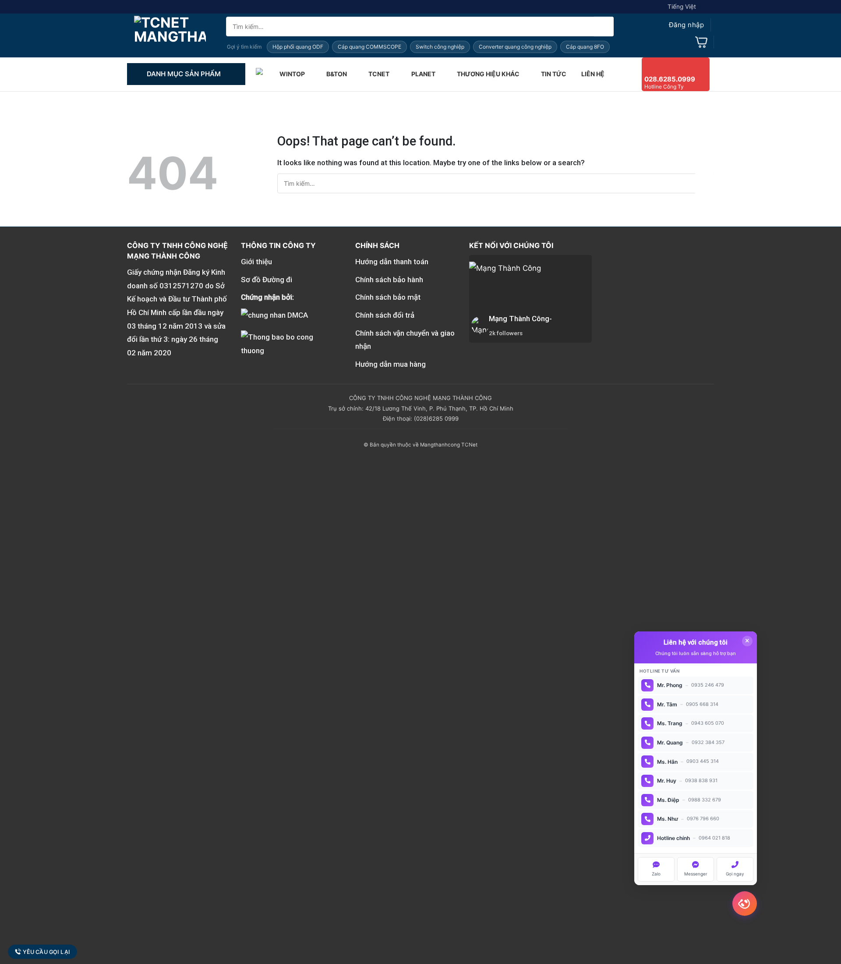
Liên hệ (592, 74)
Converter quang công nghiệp (515, 46)
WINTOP (292, 74)
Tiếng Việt (682, 6)
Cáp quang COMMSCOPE (369, 46)
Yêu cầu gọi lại (46, 952)
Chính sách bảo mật (387, 297)
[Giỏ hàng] (701, 42)
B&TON (336, 74)
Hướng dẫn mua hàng (390, 364)
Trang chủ (260, 74)
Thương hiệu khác (488, 74)
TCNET (378, 74)
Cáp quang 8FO (585, 46)
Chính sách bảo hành (389, 279)
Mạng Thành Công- (520, 318)
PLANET (423, 74)
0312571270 (181, 285)
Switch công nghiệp (440, 46)
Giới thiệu (256, 261)
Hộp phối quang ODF (297, 46)
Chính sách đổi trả (384, 315)
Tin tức (553, 74)
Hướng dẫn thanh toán (391, 261)
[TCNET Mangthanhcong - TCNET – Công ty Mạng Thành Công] (170, 35)
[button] (678, 25)
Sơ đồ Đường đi (266, 279)
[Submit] (604, 26)
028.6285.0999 (669, 79)
